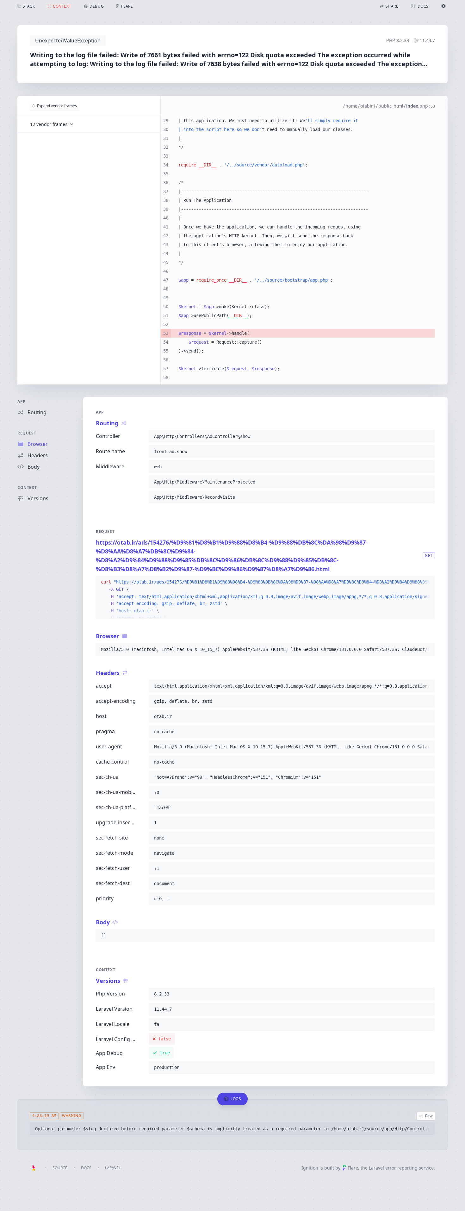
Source (60, 1167)
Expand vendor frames (57, 106)
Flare (353, 1168)
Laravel (113, 1167)
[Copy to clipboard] (427, 436)
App (21, 401)
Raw (428, 1116)
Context (27, 487)
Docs (86, 1167)
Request (26, 433)
